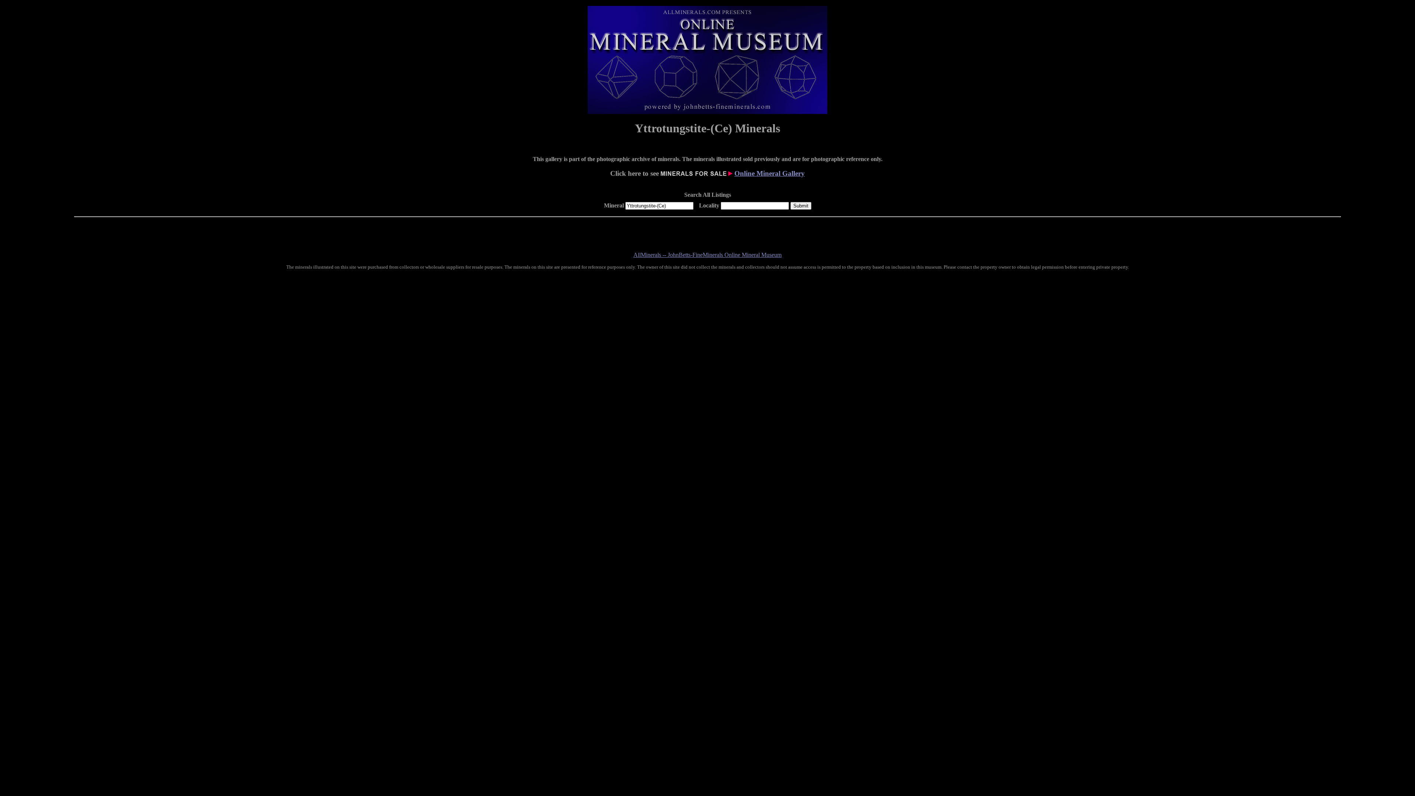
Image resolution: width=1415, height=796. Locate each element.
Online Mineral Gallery (769, 173)
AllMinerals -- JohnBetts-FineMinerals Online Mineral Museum (707, 255)
